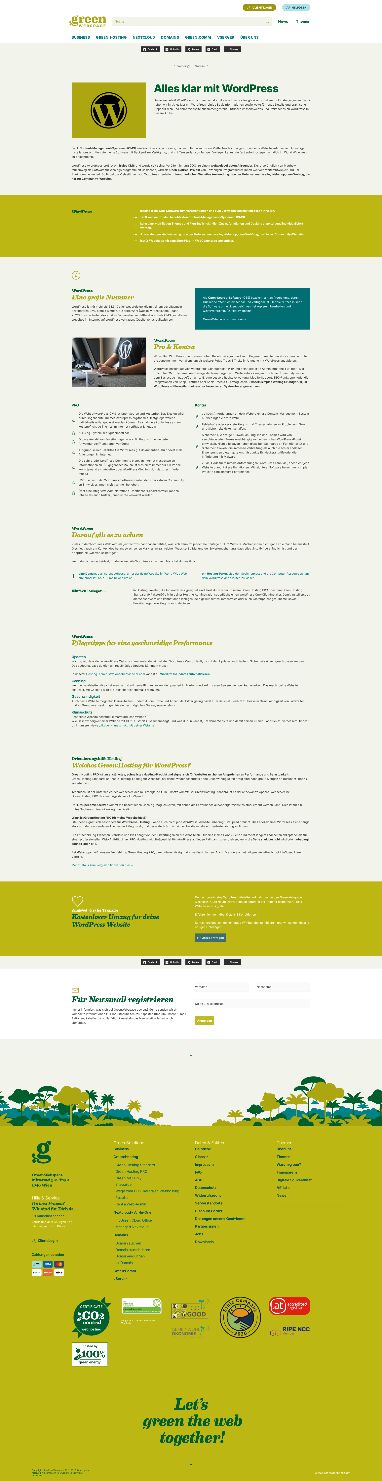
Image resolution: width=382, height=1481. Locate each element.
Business (81, 37)
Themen (283, 1157)
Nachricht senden (50, 1216)
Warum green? (289, 1164)
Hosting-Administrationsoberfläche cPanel (115, 674)
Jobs (199, 1234)
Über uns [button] (249, 37)
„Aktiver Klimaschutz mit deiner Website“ (127, 725)
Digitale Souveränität (294, 1180)
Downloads (204, 1242)
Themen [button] (303, 21)
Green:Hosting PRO (131, 1171)
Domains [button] (170, 37)
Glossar (201, 1157)
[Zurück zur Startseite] (87, 21)
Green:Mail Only (128, 1178)
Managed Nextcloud (132, 1227)
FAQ (198, 1172)
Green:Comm (124, 1271)
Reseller (122, 1197)
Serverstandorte (209, 1203)
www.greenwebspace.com (332, 1472)
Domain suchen (128, 1243)
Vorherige (183, 66)
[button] (191, 1055)
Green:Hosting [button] (111, 37)
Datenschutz (205, 1188)
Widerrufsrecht (208, 1195)
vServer (120, 1279)
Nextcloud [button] (144, 37)
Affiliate (283, 1188)
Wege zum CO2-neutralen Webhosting (147, 1191)
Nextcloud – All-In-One (132, 1212)
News (281, 1195)
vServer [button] (225, 37)
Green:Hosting (125, 1157)
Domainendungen (130, 1256)
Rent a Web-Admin (130, 1204)
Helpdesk (299, 7)
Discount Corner (208, 1211)
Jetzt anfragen (213, 938)
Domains (120, 1235)
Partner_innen (206, 1226)
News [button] (283, 21)
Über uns (284, 1149)
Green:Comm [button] (198, 37)
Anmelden (204, 1021)
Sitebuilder (124, 1184)
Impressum (204, 1164)
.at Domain (124, 1263)
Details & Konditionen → (243, 914)
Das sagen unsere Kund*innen (220, 1219)
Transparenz (287, 1172)
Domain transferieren (132, 1250)
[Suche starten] (267, 21)
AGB (198, 1180)
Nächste (199, 66)
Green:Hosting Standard (135, 1165)
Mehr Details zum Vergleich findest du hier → (103, 865)
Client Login (262, 7)
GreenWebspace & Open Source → (226, 319)
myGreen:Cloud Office (133, 1220)
